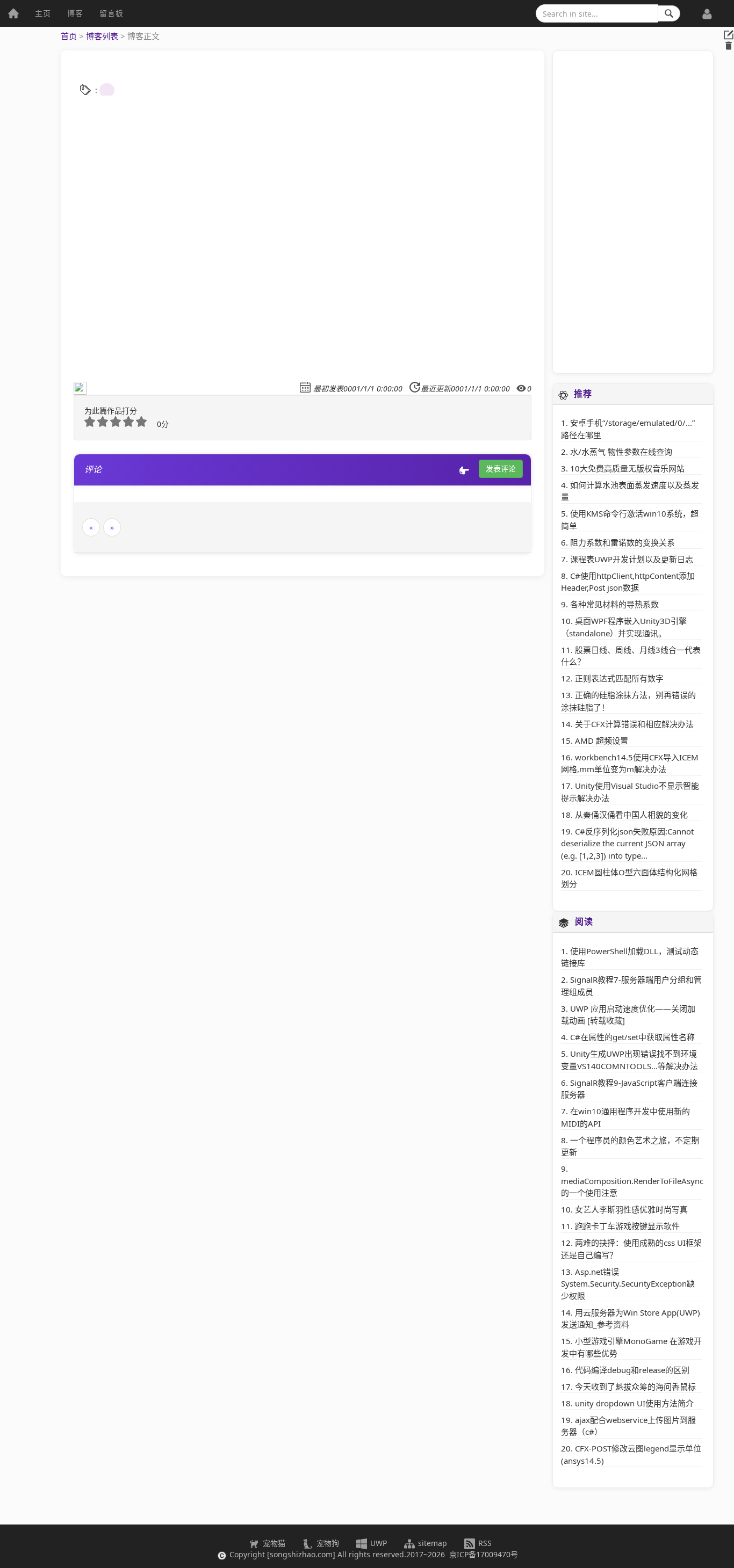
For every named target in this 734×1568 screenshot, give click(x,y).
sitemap (432, 1543)
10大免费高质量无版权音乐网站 (627, 468)
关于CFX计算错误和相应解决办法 (634, 723)
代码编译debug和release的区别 (632, 1369)
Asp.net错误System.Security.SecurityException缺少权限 (628, 1283)
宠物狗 (326, 1543)
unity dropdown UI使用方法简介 (634, 1403)
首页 (69, 36)
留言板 (111, 13)
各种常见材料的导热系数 (614, 604)
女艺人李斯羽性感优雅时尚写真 (631, 1209)
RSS (484, 1543)
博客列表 (102, 36)
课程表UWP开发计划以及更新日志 (631, 559)
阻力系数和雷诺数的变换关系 (622, 542)
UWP (377, 1543)
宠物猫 (273, 1543)
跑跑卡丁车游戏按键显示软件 (627, 1226)
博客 (75, 13)
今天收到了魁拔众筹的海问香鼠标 (635, 1386)
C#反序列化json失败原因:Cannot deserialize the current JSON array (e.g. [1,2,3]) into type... (627, 843)
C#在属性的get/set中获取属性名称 (632, 1037)
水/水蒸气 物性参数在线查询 (621, 451)
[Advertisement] (633, 212)
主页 (43, 13)
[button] (707, 8)
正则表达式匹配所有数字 (619, 678)
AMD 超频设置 (601, 740)
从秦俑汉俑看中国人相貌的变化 (631, 814)
